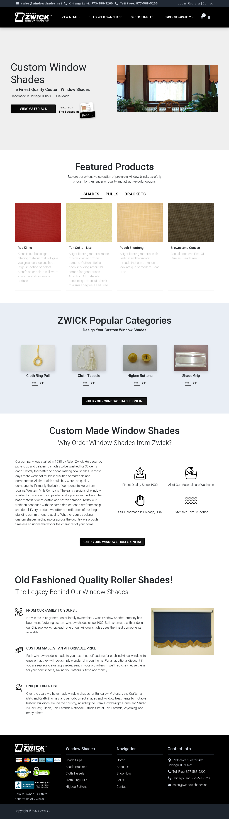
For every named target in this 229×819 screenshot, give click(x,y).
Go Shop (38, 383)
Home (121, 760)
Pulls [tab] (112, 194)
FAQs (120, 780)
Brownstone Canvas (185, 248)
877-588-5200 (139, 3)
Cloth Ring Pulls (76, 780)
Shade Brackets (76, 767)
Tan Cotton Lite (80, 248)
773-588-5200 (91, 3)
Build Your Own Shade (105, 17)
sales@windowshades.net (41, 3)
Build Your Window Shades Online (114, 401)
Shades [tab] (91, 194)
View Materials (33, 109)
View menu (70, 17)
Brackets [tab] (135, 194)
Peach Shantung (131, 248)
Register (194, 3)
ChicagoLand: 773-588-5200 (191, 778)
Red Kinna (25, 248)
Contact (209, 3)
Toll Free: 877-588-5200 (189, 771)
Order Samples (142, 17)
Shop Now (124, 773)
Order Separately (177, 17)
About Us (123, 767)
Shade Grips (74, 760)
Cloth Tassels (75, 773)
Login (182, 3)
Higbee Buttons (76, 786)
